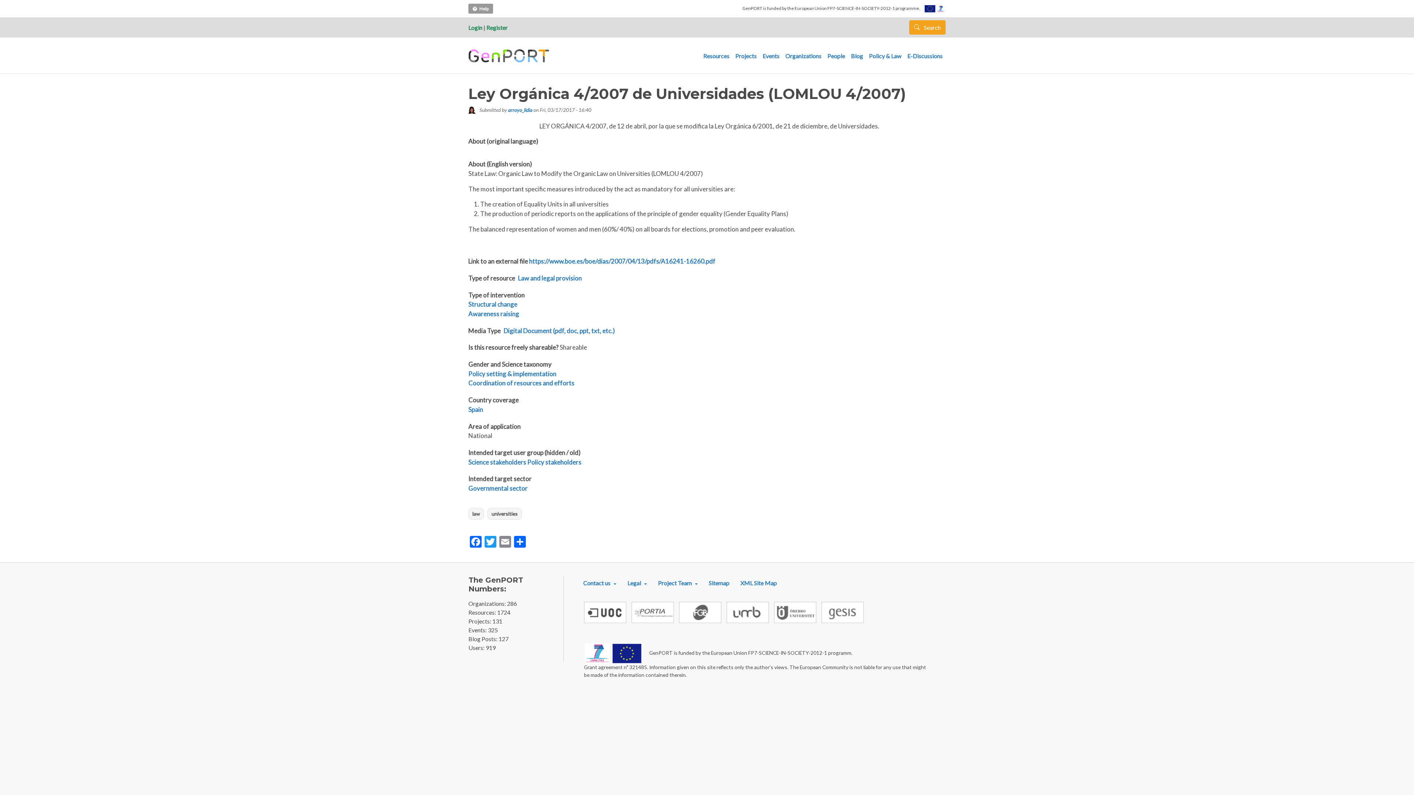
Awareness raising (493, 314)
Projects (746, 55)
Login (475, 27)
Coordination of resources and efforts (521, 383)
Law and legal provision (550, 278)
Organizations (803, 55)
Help (484, 8)
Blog (857, 55)
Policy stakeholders (554, 462)
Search (932, 27)
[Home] (509, 56)
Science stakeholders (497, 462)
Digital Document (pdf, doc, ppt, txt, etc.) (559, 331)
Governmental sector (498, 488)
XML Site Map (759, 582)
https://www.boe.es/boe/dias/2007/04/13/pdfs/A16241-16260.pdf (622, 261)
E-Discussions (925, 55)
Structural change (492, 304)
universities (505, 513)
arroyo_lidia (520, 110)
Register (497, 27)
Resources (716, 55)
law (476, 513)
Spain (475, 409)
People (836, 55)
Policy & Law (885, 55)
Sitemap (719, 582)
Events (771, 55)
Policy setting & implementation (512, 374)
